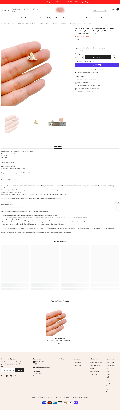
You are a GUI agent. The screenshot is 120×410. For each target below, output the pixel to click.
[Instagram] (6, 375)
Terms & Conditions (89, 61)
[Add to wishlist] (114, 57)
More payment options (97, 69)
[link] (15, 286)
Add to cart (97, 57)
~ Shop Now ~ (88, 2)
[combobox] (98, 10)
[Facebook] (2, 375)
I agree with (80, 61)
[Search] (100, 10)
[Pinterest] (11, 375)
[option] (35, 66)
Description (58, 146)
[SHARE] (117, 57)
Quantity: (77, 54)
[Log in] (110, 10)
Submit (19, 370)
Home (3, 23)
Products (8, 23)
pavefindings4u (60, 338)
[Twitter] (16, 375)
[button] (1, 122)
